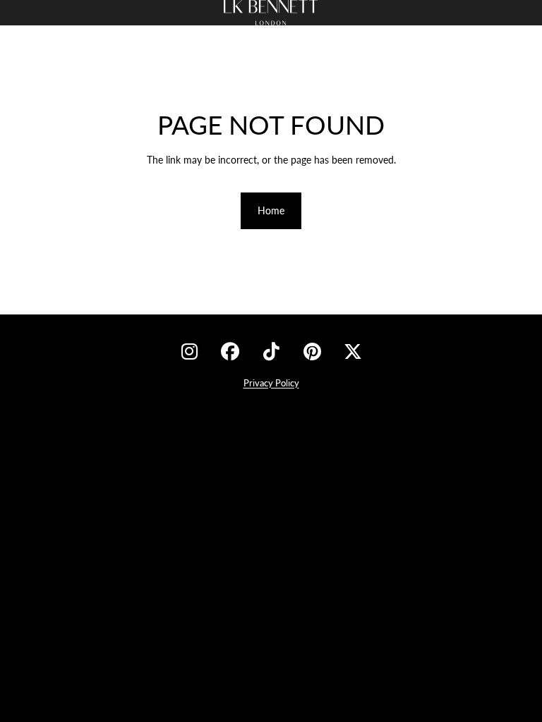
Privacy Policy (271, 382)
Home (271, 210)
